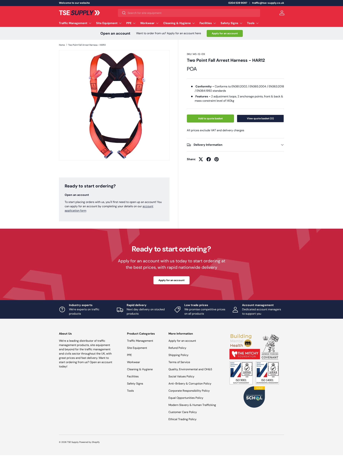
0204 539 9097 (237, 2)
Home (62, 45)
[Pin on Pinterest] (216, 159)
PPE (128, 23)
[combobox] (189, 13)
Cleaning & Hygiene (177, 23)
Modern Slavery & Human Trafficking (192, 405)
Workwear (147, 23)
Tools (251, 23)
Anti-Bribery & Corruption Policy (189, 383)
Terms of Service (179, 362)
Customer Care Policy (182, 412)
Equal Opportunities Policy (185, 398)
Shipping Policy (178, 355)
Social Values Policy (181, 376)
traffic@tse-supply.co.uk (268, 2)
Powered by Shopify (89, 442)
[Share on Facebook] (209, 159)
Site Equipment (107, 23)
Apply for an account (225, 33)
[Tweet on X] (201, 159)
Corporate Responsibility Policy (189, 391)
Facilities (206, 23)
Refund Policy (177, 348)
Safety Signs (229, 23)
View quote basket (260, 118)
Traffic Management (73, 23)
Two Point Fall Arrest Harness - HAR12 (87, 45)
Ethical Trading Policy (182, 419)
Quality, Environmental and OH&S (190, 369)
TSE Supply (72, 442)
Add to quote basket (210, 118)
